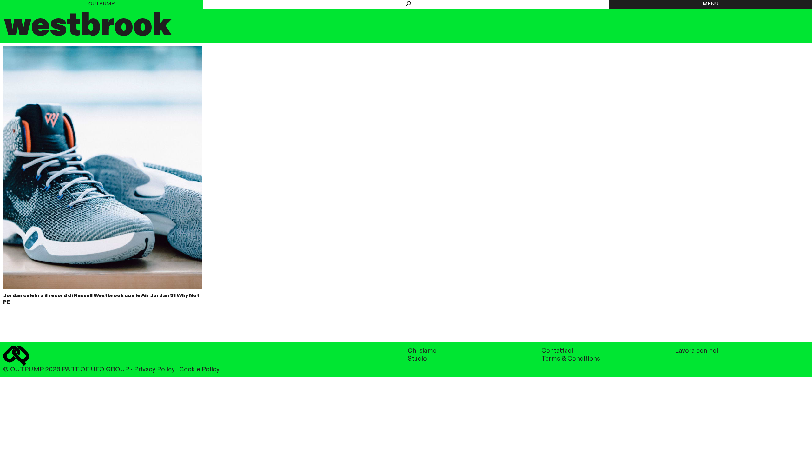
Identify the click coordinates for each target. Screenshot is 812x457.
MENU (710, 4)
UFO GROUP (110, 369)
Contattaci (557, 351)
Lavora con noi (696, 351)
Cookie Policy (199, 369)
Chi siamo (422, 351)
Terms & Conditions (570, 358)
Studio (417, 358)
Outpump (101, 4)
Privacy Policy (154, 369)
